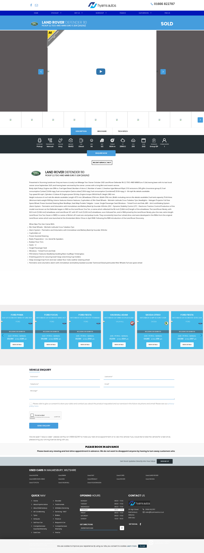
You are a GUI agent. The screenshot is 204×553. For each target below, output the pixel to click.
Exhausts (36, 519)
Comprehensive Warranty (61, 527)
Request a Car (60, 522)
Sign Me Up (165, 461)
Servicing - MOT (60, 511)
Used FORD (120, 475)
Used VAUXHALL (63, 482)
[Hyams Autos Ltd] (139, 505)
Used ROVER (121, 479)
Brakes (57, 515)
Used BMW (62, 475)
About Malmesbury (40, 508)
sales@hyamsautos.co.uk (154, 512)
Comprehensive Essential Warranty (40, 527)
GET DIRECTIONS (86, 524)
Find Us (167, 13)
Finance (123, 13)
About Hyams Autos (40, 504)
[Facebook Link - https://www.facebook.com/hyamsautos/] (31, 5)
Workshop (100, 13)
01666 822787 (164, 4)
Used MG (61, 479)
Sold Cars (36, 532)
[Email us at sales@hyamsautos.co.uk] (36, 5)
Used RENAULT (92, 479)
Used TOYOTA (34, 482)
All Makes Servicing (62, 508)
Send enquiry (43, 426)
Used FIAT (90, 475)
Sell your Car (37, 522)
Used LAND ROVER (152, 475)
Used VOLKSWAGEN (94, 482)
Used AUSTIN (33, 475)
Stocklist (55, 13)
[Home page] (102, 5)
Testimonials (59, 504)
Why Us (77, 13)
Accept (142, 546)
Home (36, 13)
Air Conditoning (39, 511)
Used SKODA (150, 479)
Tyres (35, 515)
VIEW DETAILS (17, 344)
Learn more (132, 546)
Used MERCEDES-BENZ (37, 479)
